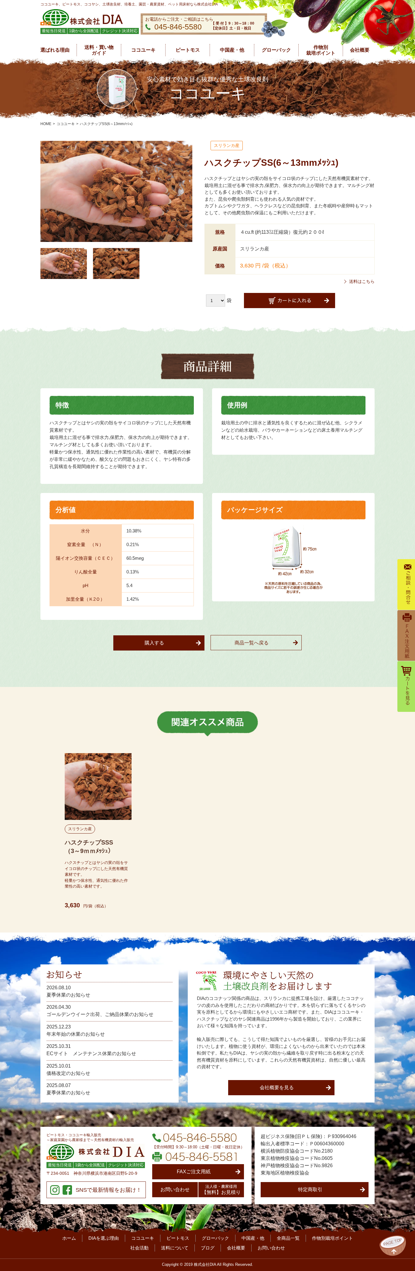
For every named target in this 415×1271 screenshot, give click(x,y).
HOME (45, 124)
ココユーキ (66, 124)
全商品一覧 (288, 1238)
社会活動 (139, 1247)
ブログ (207, 1247)
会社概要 (236, 1247)
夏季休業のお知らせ (68, 994)
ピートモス (177, 1238)
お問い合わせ (175, 1189)
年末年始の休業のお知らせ (75, 1034)
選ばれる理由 (55, 50)
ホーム (69, 1238)
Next (371, 831)
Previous (43, 831)
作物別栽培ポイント (320, 50)
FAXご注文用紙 (194, 1171)
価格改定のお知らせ (68, 1073)
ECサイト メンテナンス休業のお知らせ (91, 1053)
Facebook (67, 1190)
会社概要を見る (277, 1087)
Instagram (55, 1190)
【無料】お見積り (221, 1189)
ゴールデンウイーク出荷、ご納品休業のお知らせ (99, 1014)
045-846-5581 (194, 1156)
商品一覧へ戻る (252, 642)
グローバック (215, 1238)
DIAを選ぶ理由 (103, 1238)
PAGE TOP (392, 1245)
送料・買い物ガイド (99, 50)
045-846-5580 (178, 27)
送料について (174, 1247)
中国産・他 (253, 1238)
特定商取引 (310, 1189)
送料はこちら (362, 281)
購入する (154, 642)
